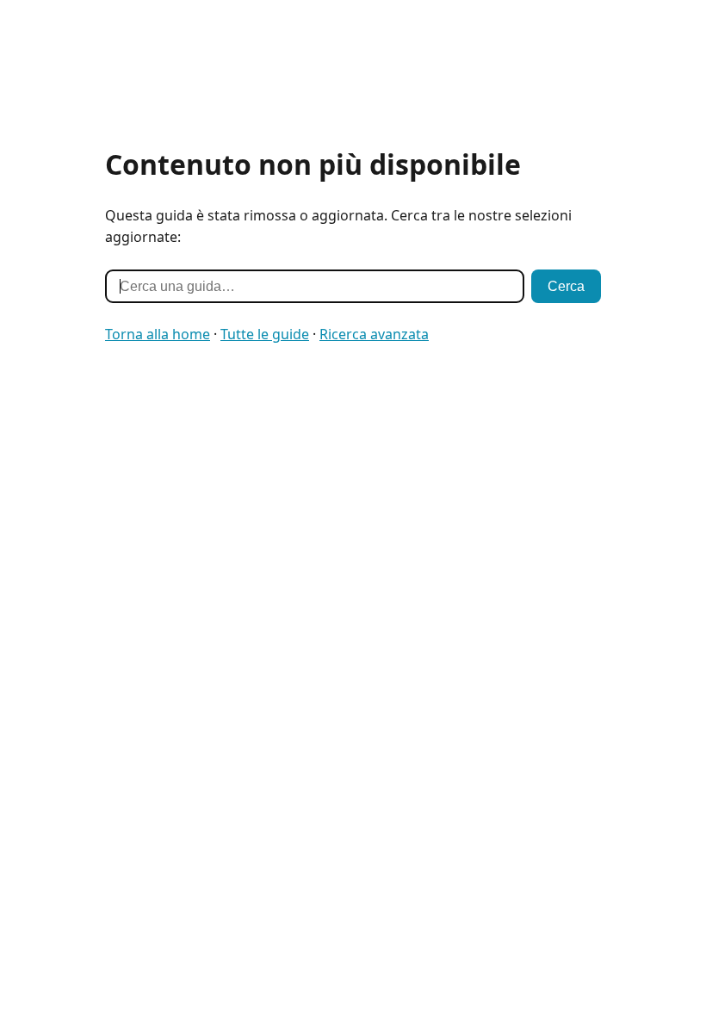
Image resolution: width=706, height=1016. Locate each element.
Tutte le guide (264, 334)
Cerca (566, 286)
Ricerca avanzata (374, 334)
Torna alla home (157, 334)
